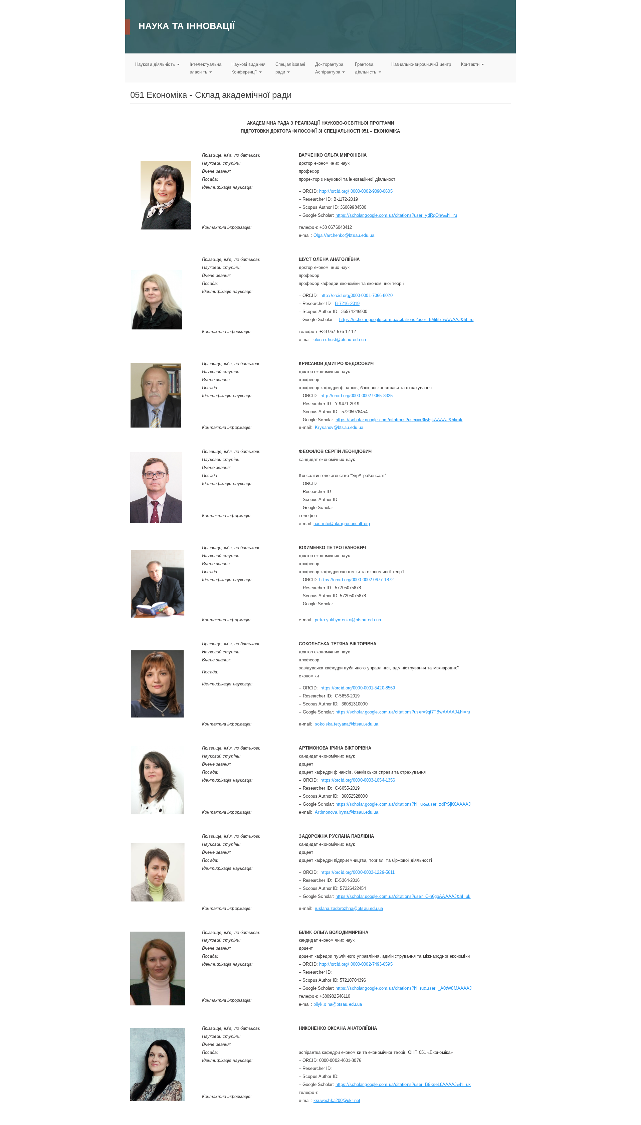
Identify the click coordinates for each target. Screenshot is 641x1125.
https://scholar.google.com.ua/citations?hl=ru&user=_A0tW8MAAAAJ (404, 988)
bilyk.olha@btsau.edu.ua (337, 1004)
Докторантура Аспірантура (329, 68)
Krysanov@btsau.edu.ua (339, 427)
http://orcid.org (333, 191)
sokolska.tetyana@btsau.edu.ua (346, 724)
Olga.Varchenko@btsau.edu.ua (344, 235)
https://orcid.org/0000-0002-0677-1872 (356, 579)
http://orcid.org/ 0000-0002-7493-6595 (356, 964)
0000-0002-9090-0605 (371, 191)
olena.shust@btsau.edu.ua (339, 339)
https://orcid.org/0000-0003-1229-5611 (357, 872)
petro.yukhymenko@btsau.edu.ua (348, 619)
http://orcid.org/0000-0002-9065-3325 (356, 395)
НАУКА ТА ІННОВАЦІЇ (187, 26)
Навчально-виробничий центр (421, 64)
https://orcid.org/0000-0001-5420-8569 (357, 687)
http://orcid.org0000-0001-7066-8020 (356, 295)
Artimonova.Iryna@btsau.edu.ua (346, 812)
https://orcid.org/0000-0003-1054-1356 (357, 780)
